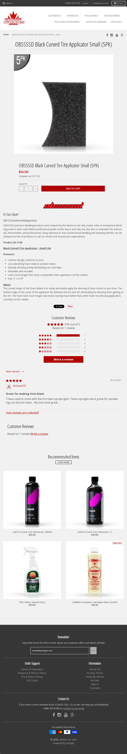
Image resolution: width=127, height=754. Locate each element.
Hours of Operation (32, 669)
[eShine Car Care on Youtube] (117, 35)
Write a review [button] (63, 359)
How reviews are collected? (22, 412)
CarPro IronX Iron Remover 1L (95, 532)
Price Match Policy (32, 676)
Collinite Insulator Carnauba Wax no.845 (94, 602)
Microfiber (112, 15)
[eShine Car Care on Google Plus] (122, 35)
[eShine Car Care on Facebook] (107, 35)
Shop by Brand (96, 21)
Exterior (55, 15)
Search (95, 684)
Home (6, 35)
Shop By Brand (95, 676)
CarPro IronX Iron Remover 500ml (32, 532)
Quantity (23, 184)
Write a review (39, 434)
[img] (14, 380)
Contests (95, 688)
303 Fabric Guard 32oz (32, 602)
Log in (86, 3)
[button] (45, 335)
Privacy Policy (95, 673)
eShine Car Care (68, 739)
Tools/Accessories (67, 21)
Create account (100, 3)
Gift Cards (32, 680)
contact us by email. (74, 708)
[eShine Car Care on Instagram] (111, 35)
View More (63, 462)
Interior (72, 15)
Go (93, 650)
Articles (94, 680)
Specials (116, 21)
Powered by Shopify (63, 743)
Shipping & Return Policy (32, 673)
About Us (94, 669)
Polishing (91, 15)
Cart (120, 3)
